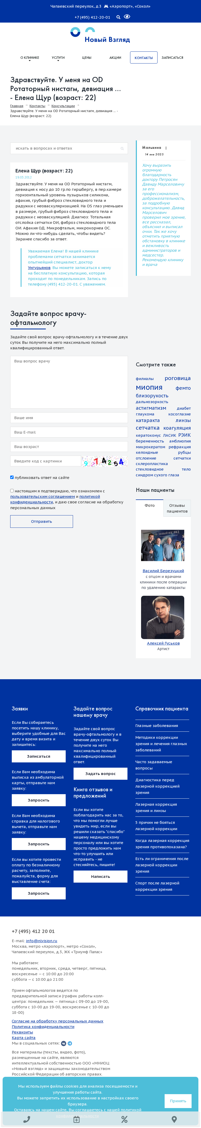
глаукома (145, 414)
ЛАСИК (169, 435)
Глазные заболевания (156, 725)
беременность (150, 441)
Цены (86, 57)
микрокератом (150, 446)
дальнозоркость (152, 401)
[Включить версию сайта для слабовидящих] (123, 14)
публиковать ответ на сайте (41, 477)
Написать (100, 876)
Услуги (58, 57)
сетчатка (148, 427)
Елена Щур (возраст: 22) (44, 171)
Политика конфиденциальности (43, 1026)
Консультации (63, 106)
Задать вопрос (101, 773)
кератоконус (148, 435)
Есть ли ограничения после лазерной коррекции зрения (161, 865)
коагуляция (177, 428)
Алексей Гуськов (163, 643)
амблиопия (180, 441)
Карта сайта (24, 1037)
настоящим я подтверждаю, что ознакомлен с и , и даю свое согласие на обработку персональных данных (66, 499)
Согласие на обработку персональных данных (57, 1021)
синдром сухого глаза (157, 474)
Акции (115, 57)
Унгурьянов (39, 267)
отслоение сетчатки (163, 458)
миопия (149, 387)
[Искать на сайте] (118, 16)
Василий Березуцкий (163, 570)
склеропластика (152, 463)
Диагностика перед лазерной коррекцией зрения (157, 786)
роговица (178, 378)
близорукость (152, 396)
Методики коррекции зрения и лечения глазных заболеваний (161, 743)
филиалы (145, 378)
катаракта (148, 420)
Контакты (144, 57)
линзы (183, 420)
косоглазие (179, 414)
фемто (183, 388)
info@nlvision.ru (41, 940)
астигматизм (151, 408)
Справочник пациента (161, 708)
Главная (16, 106)
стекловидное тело (163, 469)
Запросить (38, 800)
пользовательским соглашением (42, 496)
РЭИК (184, 435)
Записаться (172, 57)
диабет (184, 408)
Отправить (41, 521)
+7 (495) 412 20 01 (33, 931)
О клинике (29, 57)
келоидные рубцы (163, 452)
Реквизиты (22, 1032)
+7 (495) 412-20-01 (92, 17)
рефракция (180, 446)
